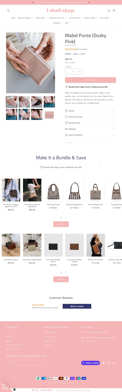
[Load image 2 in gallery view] (24, 101)
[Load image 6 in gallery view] (24, 114)
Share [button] (69, 142)
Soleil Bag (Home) (53, 205)
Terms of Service (50, 341)
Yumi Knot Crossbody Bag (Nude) (32, 206)
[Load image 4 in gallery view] (49, 101)
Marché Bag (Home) (95, 205)
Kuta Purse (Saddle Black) (53, 261)
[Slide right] (66, 217)
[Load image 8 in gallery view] (49, 114)
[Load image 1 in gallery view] (11, 101)
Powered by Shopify (67, 383)
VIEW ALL (61, 224)
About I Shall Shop (13, 349)
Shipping (9, 336)
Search (8, 332)
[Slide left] (55, 217)
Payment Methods (51, 332)
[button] (8, 10)
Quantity (68, 67)
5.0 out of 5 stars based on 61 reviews (73, 390)
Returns (9, 341)
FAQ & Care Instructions (15, 345)
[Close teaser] (14, 389)
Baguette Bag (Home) (74, 205)
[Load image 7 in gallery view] (36, 114)
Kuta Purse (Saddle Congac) (74, 261)
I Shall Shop (57, 383)
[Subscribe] (46, 363)
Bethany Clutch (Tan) (95, 260)
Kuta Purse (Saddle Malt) (32, 260)
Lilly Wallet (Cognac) (11, 260)
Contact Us (48, 345)
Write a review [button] (77, 306)
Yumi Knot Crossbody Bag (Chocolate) (11, 206)
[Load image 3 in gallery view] (36, 101)
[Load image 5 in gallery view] (11, 114)
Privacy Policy (49, 336)
